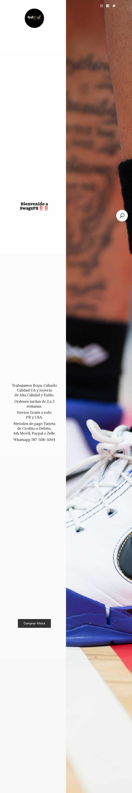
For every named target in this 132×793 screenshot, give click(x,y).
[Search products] (122, 216)
